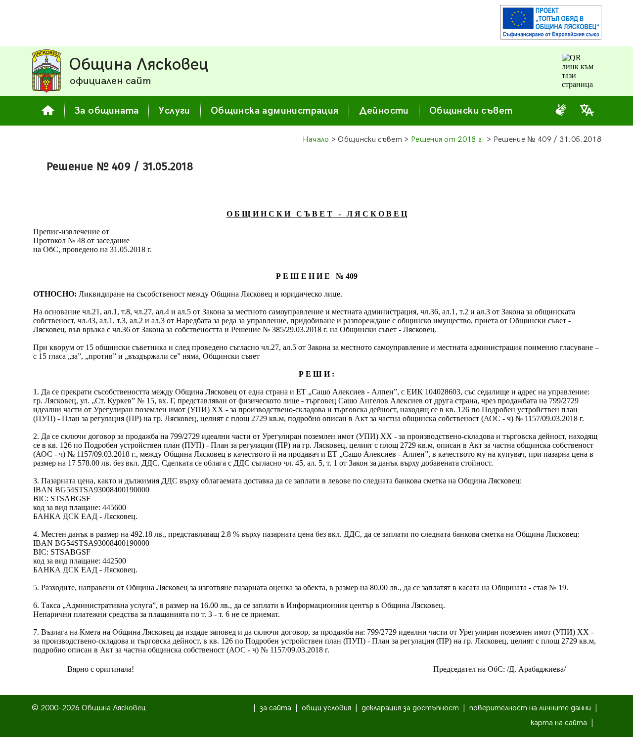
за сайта (275, 708)
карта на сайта (559, 723)
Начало (316, 139)
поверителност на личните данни (530, 708)
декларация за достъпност (410, 708)
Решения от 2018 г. (448, 139)
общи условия (326, 708)
